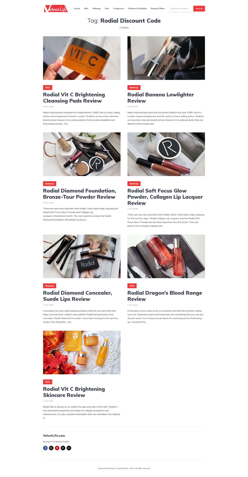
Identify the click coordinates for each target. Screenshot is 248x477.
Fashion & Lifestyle (137, 8)
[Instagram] (69, 448)
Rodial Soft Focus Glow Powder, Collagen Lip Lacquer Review (165, 197)
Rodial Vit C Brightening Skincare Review (74, 392)
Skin (86, 8)
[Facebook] (45, 448)
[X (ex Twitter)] (51, 448)
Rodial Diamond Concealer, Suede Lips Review (77, 296)
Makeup (97, 8)
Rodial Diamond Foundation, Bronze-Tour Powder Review (79, 194)
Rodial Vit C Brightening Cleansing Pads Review (74, 97)
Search (199, 8)
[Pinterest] (57, 448)
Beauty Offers (158, 8)
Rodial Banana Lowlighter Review (160, 97)
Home (77, 8)
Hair (107, 8)
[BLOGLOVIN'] (63, 448)
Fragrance (119, 8)
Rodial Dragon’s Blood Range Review (164, 296)
